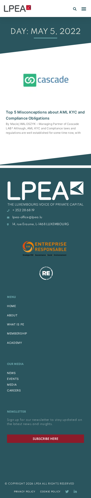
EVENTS (13, 379)
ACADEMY (14, 342)
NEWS (11, 373)
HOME (11, 306)
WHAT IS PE (15, 324)
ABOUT (12, 315)
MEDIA (12, 384)
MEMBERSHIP (17, 333)
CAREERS (14, 390)
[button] (74, 8)
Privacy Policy (24, 491)
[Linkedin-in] (75, 491)
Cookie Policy (50, 491)
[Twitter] (67, 491)
